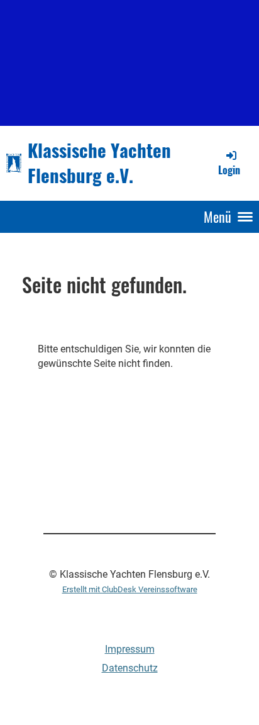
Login (229, 169)
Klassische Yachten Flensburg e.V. (99, 162)
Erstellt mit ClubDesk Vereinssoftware (129, 589)
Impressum (130, 649)
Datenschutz (130, 668)
